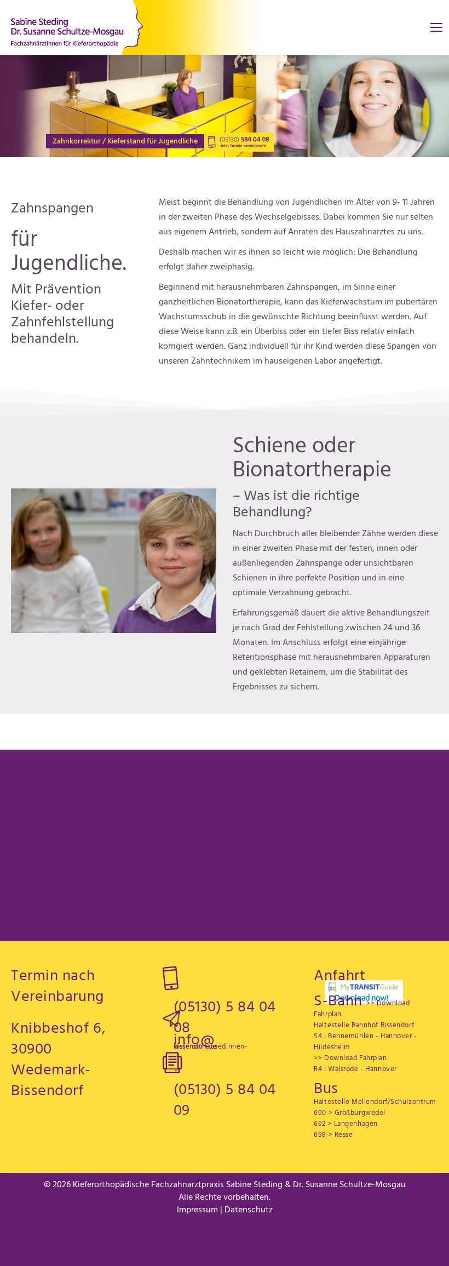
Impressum (197, 1210)
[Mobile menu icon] (436, 27)
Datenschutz (249, 1210)
